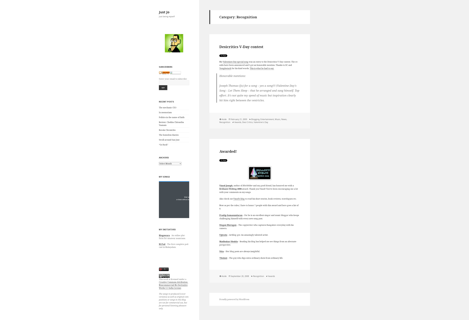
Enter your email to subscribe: (173, 79)
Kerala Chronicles (167, 130)
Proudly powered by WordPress (234, 299)
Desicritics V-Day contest (241, 46)
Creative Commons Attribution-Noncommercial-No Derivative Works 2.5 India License (173, 285)
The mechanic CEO (167, 107)
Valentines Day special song (235, 61)
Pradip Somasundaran (230, 215)
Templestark (225, 68)
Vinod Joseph (226, 185)
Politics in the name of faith (171, 117)
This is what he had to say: (262, 68)
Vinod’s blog (239, 198)
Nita (221, 251)
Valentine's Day (261, 122)
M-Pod (162, 244)
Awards (237, 122)
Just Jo (164, 12)
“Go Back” (163, 144)
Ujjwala (223, 235)
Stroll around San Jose (169, 139)
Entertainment (267, 119)
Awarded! (228, 151)
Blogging (255, 119)
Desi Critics (247, 122)
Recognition (224, 122)
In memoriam (165, 112)
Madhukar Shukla (228, 241)
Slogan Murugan (227, 225)
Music (277, 119)
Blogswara (164, 235)
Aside (224, 119)
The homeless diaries (169, 135)
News (284, 119)
